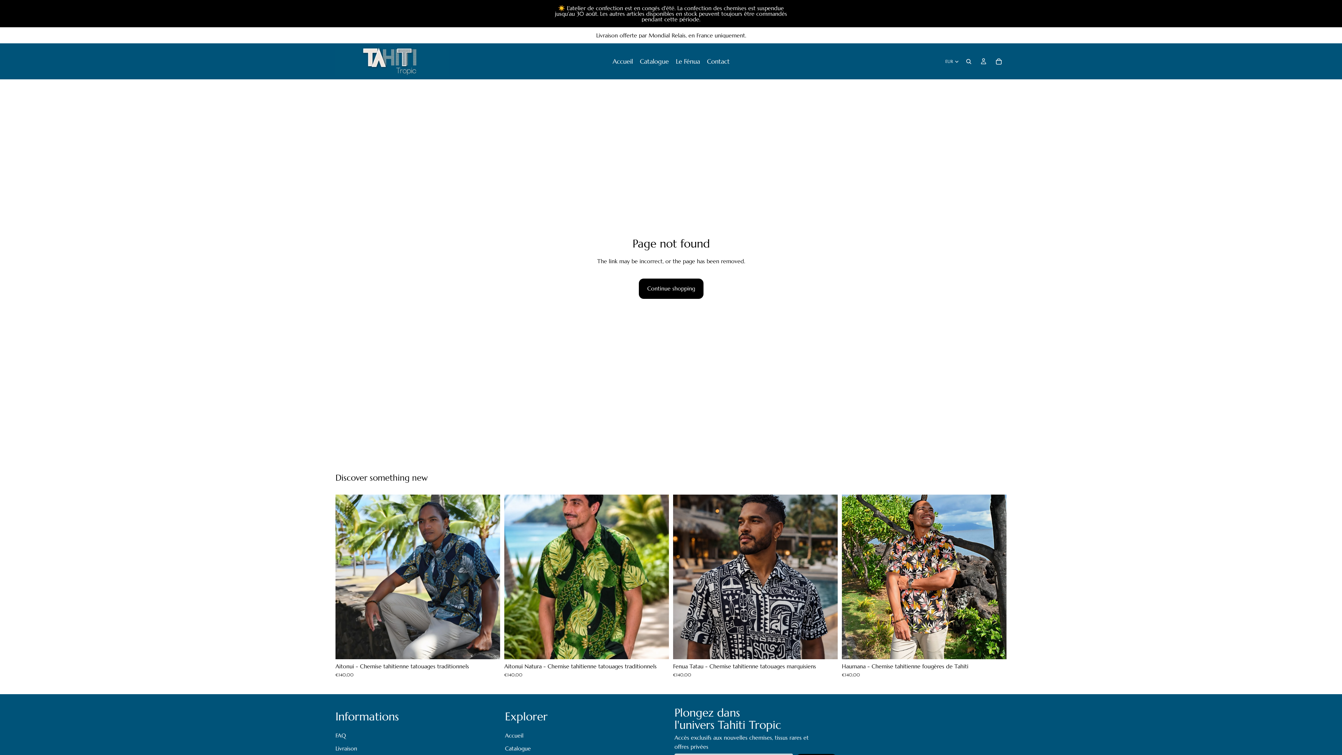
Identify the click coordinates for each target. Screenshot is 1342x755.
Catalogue (518, 748)
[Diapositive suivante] (489, 577)
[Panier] (998, 61)
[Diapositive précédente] (346, 577)
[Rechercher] (968, 61)
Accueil (514, 735)
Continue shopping (671, 288)
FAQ (341, 735)
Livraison (346, 748)
